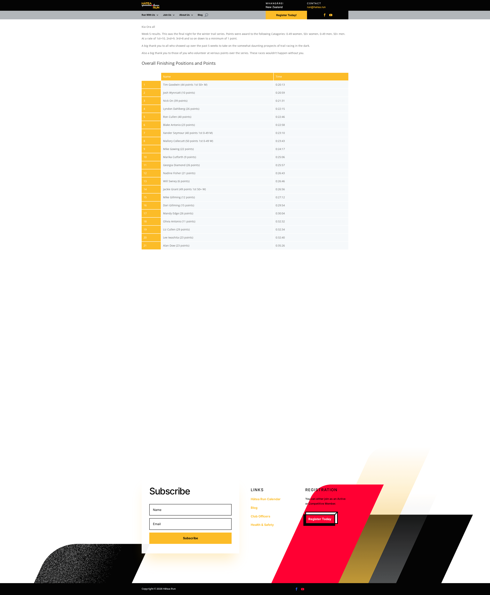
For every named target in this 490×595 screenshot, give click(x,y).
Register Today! (286, 15)
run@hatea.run (316, 7)
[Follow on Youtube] (331, 15)
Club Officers (260, 516)
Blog (200, 15)
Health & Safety (262, 525)
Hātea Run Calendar (266, 499)
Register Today (319, 519)
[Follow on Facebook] (325, 15)
